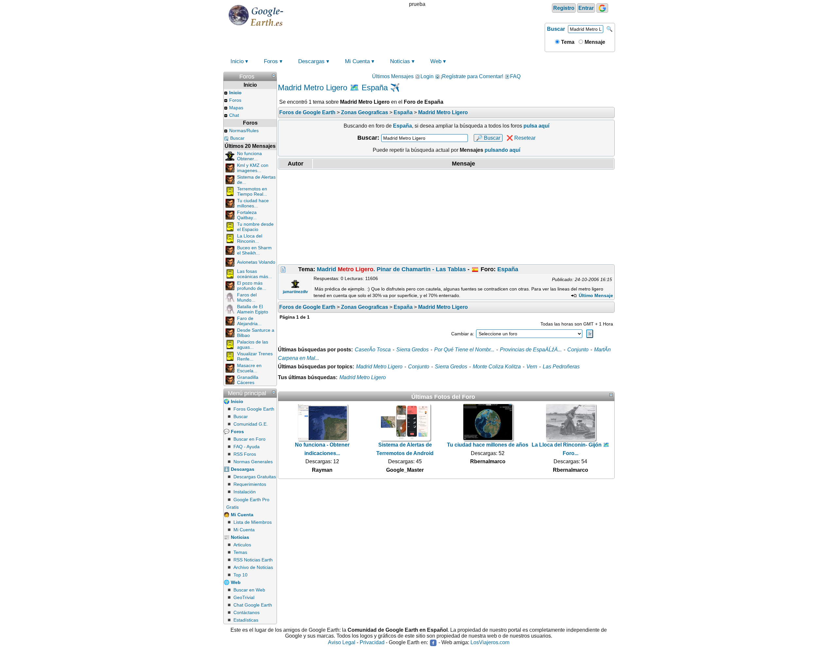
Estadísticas (245, 620)
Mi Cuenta (357, 61)
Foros (271, 61)
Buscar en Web (249, 589)
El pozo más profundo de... (251, 285)
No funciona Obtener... (249, 156)
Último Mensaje (595, 295)
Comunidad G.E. (250, 424)
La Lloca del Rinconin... (249, 238)
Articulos (242, 544)
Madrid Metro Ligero (379, 366)
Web (435, 61)
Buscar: (368, 137)
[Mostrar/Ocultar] (273, 75)
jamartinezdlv (295, 292)
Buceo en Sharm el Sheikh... (254, 250)
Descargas (311, 61)
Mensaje (594, 42)
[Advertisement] (446, 217)
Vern (531, 366)
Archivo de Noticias (253, 567)
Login (427, 76)
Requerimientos (249, 484)
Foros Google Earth (253, 409)
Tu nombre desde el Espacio (255, 226)
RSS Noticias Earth (253, 559)
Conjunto (578, 349)
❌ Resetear (521, 138)
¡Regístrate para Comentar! (471, 76)
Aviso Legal (341, 642)
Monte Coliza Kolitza (497, 366)
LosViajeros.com (489, 642)
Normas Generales (253, 461)
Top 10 (240, 574)
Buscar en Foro (249, 439)
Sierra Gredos (412, 349)
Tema (567, 42)
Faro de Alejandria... (249, 321)
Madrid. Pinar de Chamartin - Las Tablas (391, 269)
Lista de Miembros (252, 522)
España (507, 269)
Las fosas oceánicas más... (254, 274)
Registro (563, 8)
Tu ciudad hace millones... (253, 203)
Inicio (237, 61)
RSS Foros (244, 454)
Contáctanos (246, 612)
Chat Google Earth (252, 605)
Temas (240, 552)
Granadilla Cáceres (247, 380)
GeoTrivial (243, 597)
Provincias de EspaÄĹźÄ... (531, 349)
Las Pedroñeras (561, 366)
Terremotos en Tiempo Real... (252, 191)
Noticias (400, 61)
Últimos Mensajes (393, 76)
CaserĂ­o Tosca (373, 349)
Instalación (244, 491)
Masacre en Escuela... (249, 368)
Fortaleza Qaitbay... (247, 215)
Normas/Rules (244, 130)
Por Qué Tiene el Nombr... (464, 349)
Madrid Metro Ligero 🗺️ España (333, 87)
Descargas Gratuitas (254, 476)
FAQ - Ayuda (246, 446)
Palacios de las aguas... (252, 344)
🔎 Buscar (488, 138)
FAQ (515, 76)
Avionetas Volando (256, 262)
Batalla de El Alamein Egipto (252, 309)
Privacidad (372, 642)
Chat (234, 115)
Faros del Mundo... (247, 297)
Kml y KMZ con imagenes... (252, 168)
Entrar (586, 8)
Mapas (236, 107)
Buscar (556, 29)
